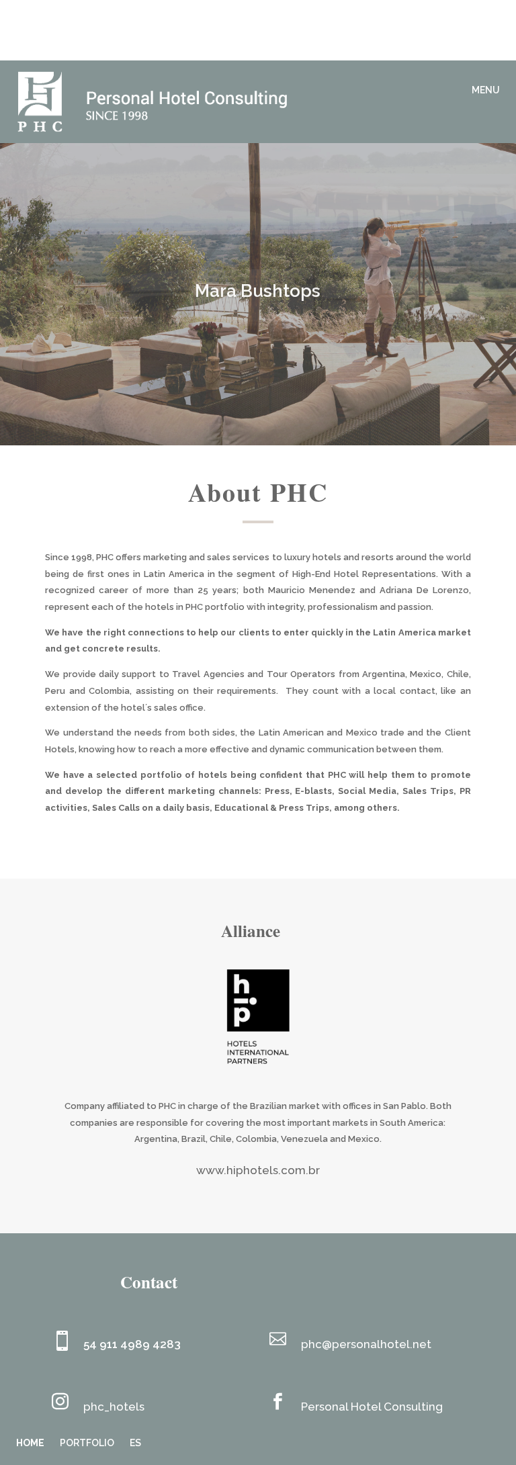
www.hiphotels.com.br (258, 1170)
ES (135, 1442)
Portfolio (87, 1442)
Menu (486, 90)
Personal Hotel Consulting (373, 1406)
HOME (30, 1442)
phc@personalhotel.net (366, 1344)
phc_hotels (113, 1406)
